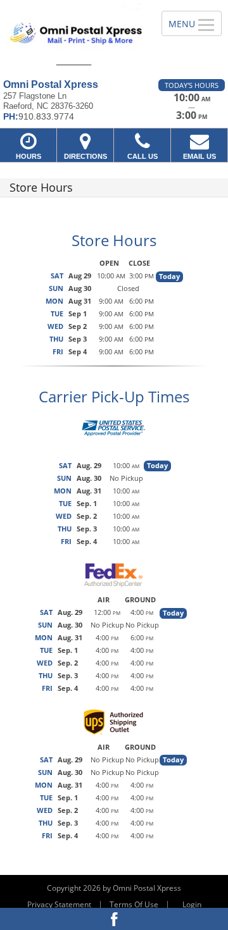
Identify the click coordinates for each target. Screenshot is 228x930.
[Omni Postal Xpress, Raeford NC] (73, 34)
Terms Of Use (134, 904)
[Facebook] (114, 919)
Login (191, 904)
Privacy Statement (59, 904)
